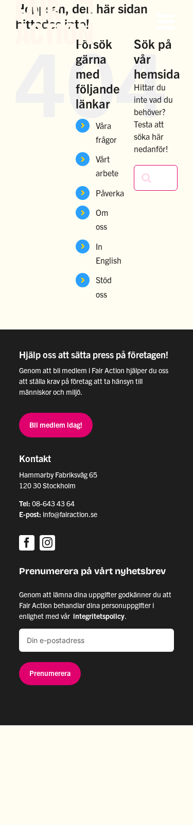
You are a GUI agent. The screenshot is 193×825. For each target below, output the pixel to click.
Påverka (110, 193)
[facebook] (26, 543)
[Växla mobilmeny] (167, 21)
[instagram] (47, 543)
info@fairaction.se (70, 514)
